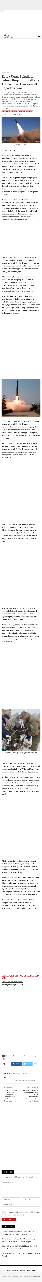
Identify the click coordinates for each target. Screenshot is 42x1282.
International (12, 111)
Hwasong (15, 1056)
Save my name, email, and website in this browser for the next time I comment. (21, 1213)
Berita (4, 111)
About (8, 1270)
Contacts (15, 1270)
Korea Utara (24, 1056)
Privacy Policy (31, 1270)
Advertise (22, 1270)
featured (8, 1056)
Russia (4, 1058)
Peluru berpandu (34, 1056)
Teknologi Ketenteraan (25, 111)
